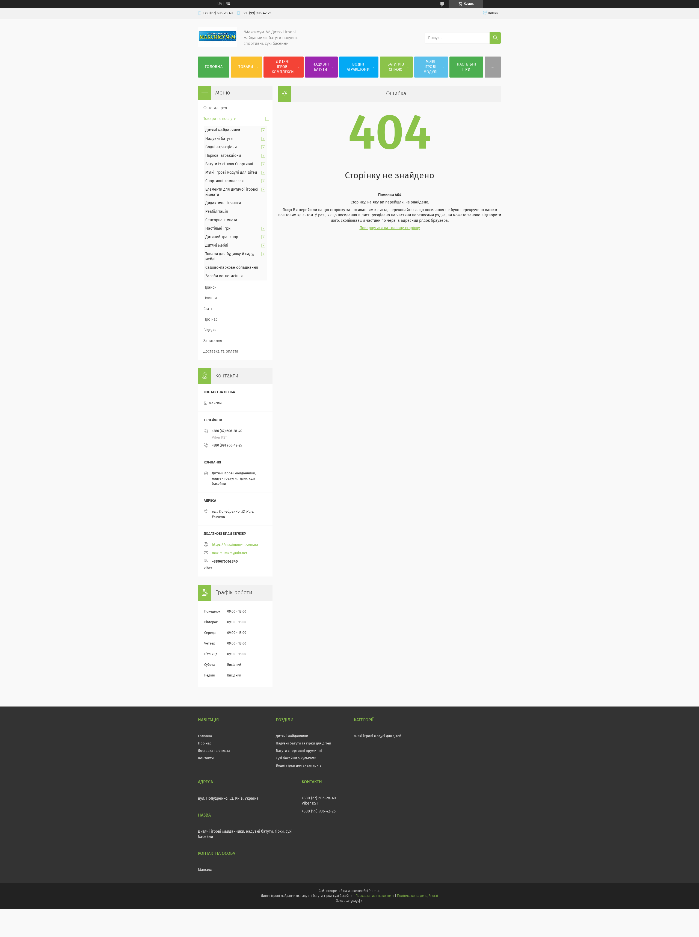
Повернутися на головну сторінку (390, 228)
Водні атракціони (358, 67)
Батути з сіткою (395, 67)
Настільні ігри (466, 67)
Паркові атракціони (223, 156)
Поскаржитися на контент (375, 896)
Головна (214, 67)
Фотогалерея (215, 108)
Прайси (210, 287)
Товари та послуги (219, 119)
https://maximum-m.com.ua (235, 544)
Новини (210, 298)
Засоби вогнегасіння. (224, 276)
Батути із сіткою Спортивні (229, 164)
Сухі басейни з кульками (296, 758)
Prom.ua (374, 891)
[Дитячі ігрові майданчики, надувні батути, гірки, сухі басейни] (217, 46)
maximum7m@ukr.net (229, 553)
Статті (208, 309)
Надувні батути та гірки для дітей (303, 743)
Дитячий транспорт (222, 237)
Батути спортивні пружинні (299, 751)
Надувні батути (320, 67)
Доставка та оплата (220, 351)
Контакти (206, 758)
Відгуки (210, 330)
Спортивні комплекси (224, 181)
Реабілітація (216, 212)
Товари (245, 67)
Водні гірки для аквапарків (298, 765)
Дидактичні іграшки (223, 203)
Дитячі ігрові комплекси (283, 67)
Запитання (212, 341)
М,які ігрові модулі (430, 67)
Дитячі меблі (216, 245)
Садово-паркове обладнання (231, 268)
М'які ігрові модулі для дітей (231, 173)
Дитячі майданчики (222, 130)
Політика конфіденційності (417, 896)
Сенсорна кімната (221, 220)
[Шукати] (495, 38)
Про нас (210, 319)
